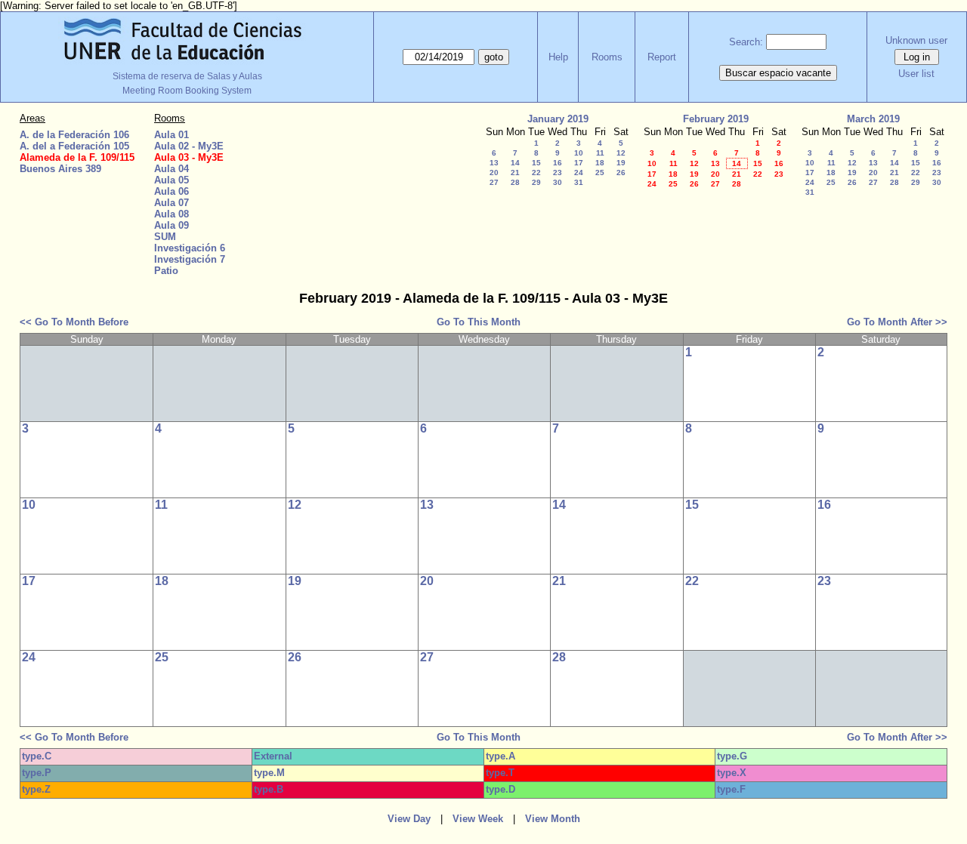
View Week (478, 818)
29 (536, 182)
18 (599, 163)
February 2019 (716, 119)
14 (515, 163)
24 (578, 172)
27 (494, 182)
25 (599, 172)
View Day (409, 818)
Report (661, 57)
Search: (746, 42)
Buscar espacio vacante (778, 73)
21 (515, 172)
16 (557, 163)
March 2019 (873, 119)
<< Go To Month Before (74, 322)
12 (621, 153)
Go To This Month (479, 322)
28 (515, 182)
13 (494, 163)
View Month (552, 818)
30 (557, 182)
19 (621, 163)
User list (916, 73)
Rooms (607, 57)
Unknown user (916, 40)
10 (578, 153)
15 (536, 163)
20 (494, 172)
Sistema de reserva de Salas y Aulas (187, 76)
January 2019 (558, 119)
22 (536, 172)
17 (578, 163)
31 (578, 182)
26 (621, 172)
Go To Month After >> (897, 322)
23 (557, 172)
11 (600, 153)
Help (558, 57)
